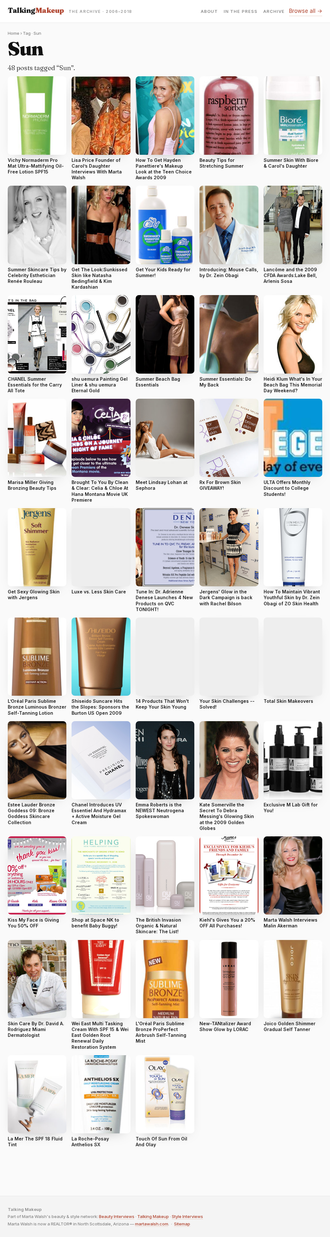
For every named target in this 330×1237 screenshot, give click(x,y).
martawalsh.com (151, 1223)
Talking (36, 10)
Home (13, 33)
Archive (274, 11)
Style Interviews (187, 1216)
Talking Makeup (153, 1216)
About (209, 11)
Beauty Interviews (116, 1216)
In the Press (240, 11)
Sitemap (182, 1223)
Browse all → (305, 11)
